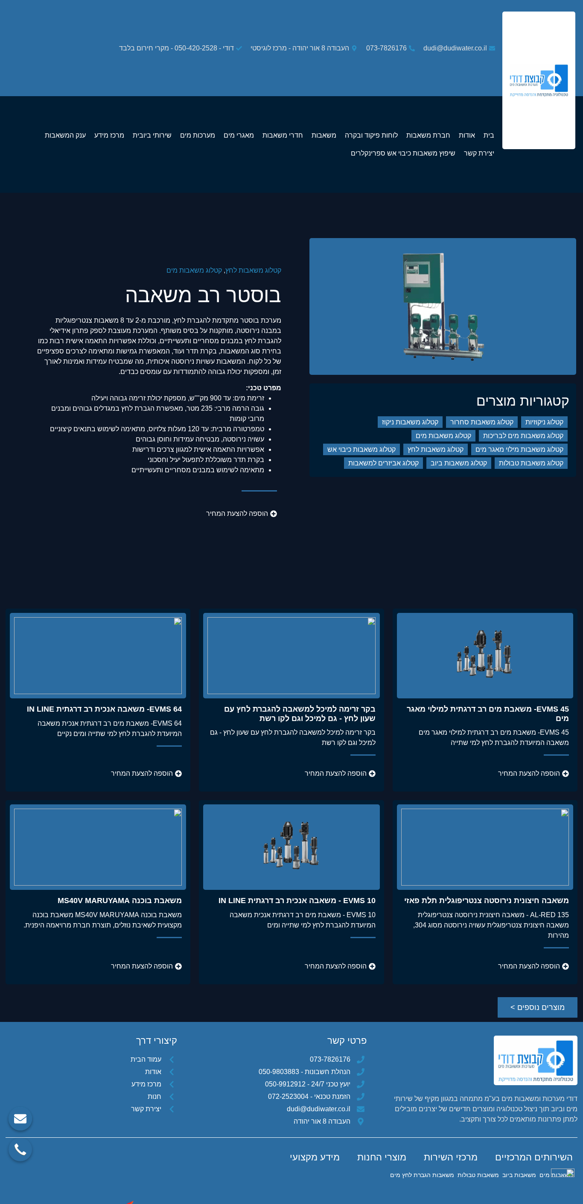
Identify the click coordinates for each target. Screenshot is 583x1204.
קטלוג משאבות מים (194, 270)
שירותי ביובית (152, 135)
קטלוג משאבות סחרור (481, 422)
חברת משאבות (428, 135)
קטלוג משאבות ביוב (459, 463)
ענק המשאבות (65, 135)
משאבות (324, 135)
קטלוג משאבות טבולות (531, 463)
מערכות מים (197, 135)
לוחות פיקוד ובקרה (371, 135)
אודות (467, 135)
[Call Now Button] (20, 1149)
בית (489, 135)
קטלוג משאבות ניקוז (410, 422)
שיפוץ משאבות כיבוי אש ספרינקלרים (403, 153)
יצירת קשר (479, 153)
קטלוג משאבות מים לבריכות (523, 435)
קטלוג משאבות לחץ (253, 270)
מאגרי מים (239, 135)
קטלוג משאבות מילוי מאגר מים (519, 449)
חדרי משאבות (282, 135)
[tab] (534, 1157)
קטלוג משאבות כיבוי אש (361, 449)
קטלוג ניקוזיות (544, 422)
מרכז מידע (109, 135)
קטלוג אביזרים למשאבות (383, 463)
